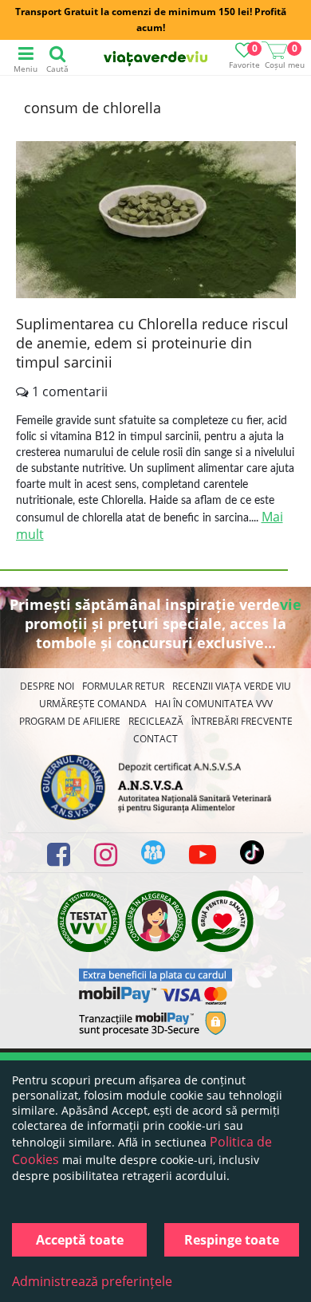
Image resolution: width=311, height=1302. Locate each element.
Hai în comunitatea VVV (214, 703)
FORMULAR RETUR (123, 686)
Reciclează (155, 721)
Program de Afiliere (69, 721)
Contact (155, 738)
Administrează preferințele (92, 1281)
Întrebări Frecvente (242, 721)
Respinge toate (231, 1240)
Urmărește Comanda (93, 703)
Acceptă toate (80, 1240)
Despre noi (47, 686)
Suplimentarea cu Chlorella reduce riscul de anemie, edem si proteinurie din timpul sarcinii (152, 343)
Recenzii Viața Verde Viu (231, 686)
